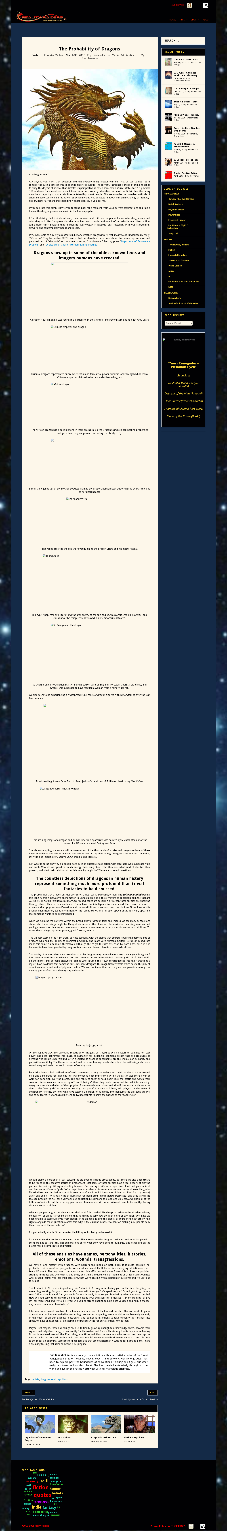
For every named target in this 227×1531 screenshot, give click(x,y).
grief (56, 1504)
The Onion (56, 1484)
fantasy (49, 1507)
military (28, 1491)
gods (35, 1473)
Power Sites (192, 134)
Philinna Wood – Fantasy (186, 115)
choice (28, 1494)
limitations (56, 1501)
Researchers (179, 136)
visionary (32, 1481)
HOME (173, 19)
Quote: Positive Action (186, 173)
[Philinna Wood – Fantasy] (168, 117)
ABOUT (206, 19)
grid (58, 1507)
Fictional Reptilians (134, 1437)
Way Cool (173, 233)
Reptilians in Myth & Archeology (177, 226)
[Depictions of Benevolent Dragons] (40, 1424)
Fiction (171, 250)
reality (25, 1508)
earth (28, 1489)
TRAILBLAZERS (171, 293)
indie (37, 1507)
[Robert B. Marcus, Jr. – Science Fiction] (168, 146)
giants (27, 1504)
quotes (42, 1495)
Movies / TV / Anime (178, 260)
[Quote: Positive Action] (168, 175)
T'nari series (40, 1511)
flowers (52, 1474)
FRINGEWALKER (171, 193)
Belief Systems (193, 176)
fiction (41, 1488)
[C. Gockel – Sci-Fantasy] (168, 162)
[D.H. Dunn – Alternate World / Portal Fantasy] (168, 75)
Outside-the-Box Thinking (181, 199)
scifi (44, 1481)
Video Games (175, 265)
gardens (52, 1512)
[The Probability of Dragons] (90, 121)
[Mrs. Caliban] (73, 1424)
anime (35, 1515)
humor (55, 1489)
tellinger (54, 1478)
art (53, 1498)
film (30, 1500)
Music (171, 271)
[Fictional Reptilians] (139, 1424)
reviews (41, 1501)
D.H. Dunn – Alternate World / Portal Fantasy (185, 74)
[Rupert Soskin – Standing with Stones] (168, 130)
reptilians (62, 1379)
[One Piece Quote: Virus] (168, 62)
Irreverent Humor (176, 220)
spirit (59, 1497)
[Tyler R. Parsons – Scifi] (168, 104)
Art (170, 276)
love (28, 1511)
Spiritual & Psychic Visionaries (183, 303)
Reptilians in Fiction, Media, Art (105, 55)
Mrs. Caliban (64, 1437)
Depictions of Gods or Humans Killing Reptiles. (71, 244)
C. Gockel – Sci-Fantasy (186, 160)
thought (44, 1515)
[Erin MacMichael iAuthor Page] (205, 5)
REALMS (168, 239)
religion (41, 1475)
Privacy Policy (158, 1526)
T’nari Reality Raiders (178, 244)
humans (31, 1478)
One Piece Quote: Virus (186, 59)
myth (29, 1485)
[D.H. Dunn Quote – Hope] (168, 90)
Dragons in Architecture (103, 1437)
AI (24, 1499)
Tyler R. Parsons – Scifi (186, 101)
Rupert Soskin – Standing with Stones (187, 129)
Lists (170, 287)
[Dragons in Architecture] (106, 1424)
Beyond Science (176, 209)
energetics (56, 1481)
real (53, 1379)
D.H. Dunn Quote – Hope (186, 88)
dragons (45, 1379)
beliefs (35, 1379)
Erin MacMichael (54, 55)
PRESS (182, 19)
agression (55, 1515)
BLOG (194, 19)
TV (47, 1476)
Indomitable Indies (182, 81)
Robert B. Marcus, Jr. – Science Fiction (185, 145)
